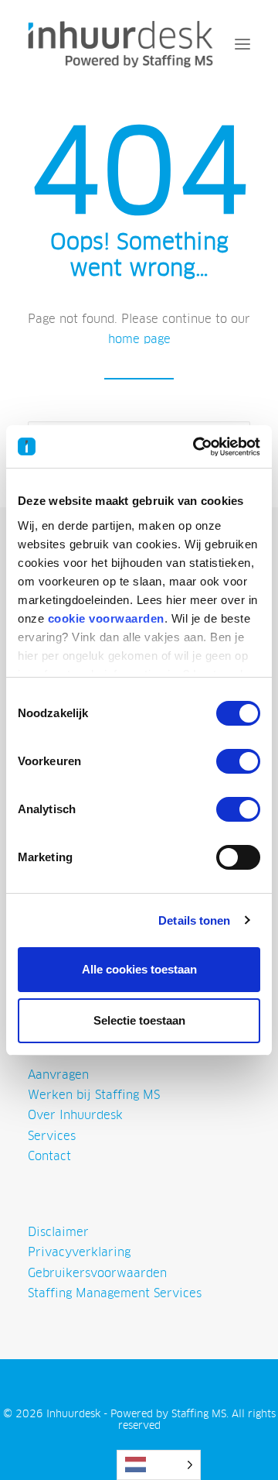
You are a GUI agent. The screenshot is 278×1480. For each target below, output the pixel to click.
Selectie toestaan (139, 1020)
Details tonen (194, 920)
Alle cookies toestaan (139, 969)
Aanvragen (58, 1074)
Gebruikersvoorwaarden (97, 1272)
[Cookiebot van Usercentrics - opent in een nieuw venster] (196, 447)
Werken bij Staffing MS (94, 1094)
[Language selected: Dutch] (159, 1465)
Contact (49, 1155)
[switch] (238, 761)
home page (139, 338)
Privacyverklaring (79, 1252)
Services (52, 1135)
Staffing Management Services (115, 1293)
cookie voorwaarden (106, 618)
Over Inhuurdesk (75, 1114)
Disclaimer (58, 1231)
